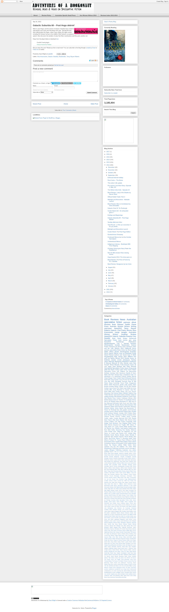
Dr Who (120, 363)
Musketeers (107, 528)
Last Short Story (131, 403)
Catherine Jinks (119, 474)
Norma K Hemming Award (124, 438)
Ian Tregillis (122, 425)
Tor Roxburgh (112, 410)
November (111, 170)
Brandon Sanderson (122, 396)
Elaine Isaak (119, 488)
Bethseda (112, 469)
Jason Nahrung (109, 361)
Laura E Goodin (114, 517)
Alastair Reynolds (129, 455)
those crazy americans (109, 577)
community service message (126, 448)
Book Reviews (111, 319)
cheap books (126, 569)
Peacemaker (107, 441)
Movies (129, 330)
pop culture (118, 574)
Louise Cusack (116, 520)
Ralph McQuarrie (116, 538)
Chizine (134, 474)
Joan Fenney (107, 506)
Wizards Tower (112, 395)
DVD (126, 418)
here (57, 39)
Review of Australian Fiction (119, 443)
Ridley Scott (130, 540)
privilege (123, 574)
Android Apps (127, 411)
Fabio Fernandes (129, 490)
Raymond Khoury (125, 538)
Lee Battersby (125, 431)
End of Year (122, 490)
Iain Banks (133, 498)
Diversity (133, 366)
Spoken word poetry (113, 554)
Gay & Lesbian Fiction (113, 493)
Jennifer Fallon (132, 426)
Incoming (113, 500)
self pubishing (116, 575)
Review (122, 405)
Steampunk (118, 361)
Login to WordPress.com (66, 83)
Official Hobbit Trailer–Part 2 (116, 197)
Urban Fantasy (124, 564)
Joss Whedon (116, 428)
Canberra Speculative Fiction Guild (113, 472)
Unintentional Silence (114, 241)
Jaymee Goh (111, 504)
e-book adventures (123, 360)
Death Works (113, 485)
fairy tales (119, 410)
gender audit (123, 384)
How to (106, 401)
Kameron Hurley (129, 512)
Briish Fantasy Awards (124, 471)
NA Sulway (117, 528)
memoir (108, 574)
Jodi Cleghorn (121, 371)
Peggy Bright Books (120, 535)
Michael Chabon (127, 524)
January (110, 286)
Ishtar (130, 500)
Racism (110, 538)
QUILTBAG (129, 537)
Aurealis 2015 (107, 464)
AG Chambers (120, 451)
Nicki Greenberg (118, 530)
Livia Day (107, 381)
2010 (108, 292)
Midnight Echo (119, 525)
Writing (133, 326)
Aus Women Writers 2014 (88, 15)
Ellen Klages (107, 490)
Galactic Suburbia (53, 56)
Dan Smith (111, 482)
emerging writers (129, 572)
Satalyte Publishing (108, 548)
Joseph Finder (132, 509)
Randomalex (62, 56)
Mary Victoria (107, 524)
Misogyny (106, 527)
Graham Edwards (117, 496)
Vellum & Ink (118, 565)
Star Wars (120, 554)
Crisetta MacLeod (119, 418)
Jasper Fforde (129, 503)
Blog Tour (131, 469)
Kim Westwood (132, 379)
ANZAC (131, 451)
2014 (108, 159)
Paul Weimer (111, 535)
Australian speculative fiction (120, 320)
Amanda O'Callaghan (125, 456)
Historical (115, 425)
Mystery (112, 528)
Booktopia (128, 353)
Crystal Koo (120, 480)
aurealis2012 (118, 569)
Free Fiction (127, 492)
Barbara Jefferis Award (122, 467)
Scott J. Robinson (128, 548)
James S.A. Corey (113, 426)
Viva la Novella (125, 565)
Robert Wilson (132, 541)
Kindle (134, 514)
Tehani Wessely (115, 364)
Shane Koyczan (124, 549)
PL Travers (118, 440)
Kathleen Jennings (109, 373)
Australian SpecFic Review (110, 466)
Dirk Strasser (129, 420)
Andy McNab (107, 461)
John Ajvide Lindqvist (131, 506)
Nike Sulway (116, 532)
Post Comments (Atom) (69, 110)
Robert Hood (114, 406)
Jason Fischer (123, 379)
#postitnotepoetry (109, 343)
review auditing (128, 574)
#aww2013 (107, 342)
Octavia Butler (127, 532)
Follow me (36, 49)
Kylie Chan (118, 516)
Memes (120, 524)
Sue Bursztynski (129, 408)
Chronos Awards (108, 477)
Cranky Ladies (108, 418)
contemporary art (108, 570)
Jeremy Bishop (117, 504)
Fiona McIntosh (113, 423)
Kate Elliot (107, 430)
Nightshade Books (108, 532)
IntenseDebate (116, 308)
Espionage (129, 421)
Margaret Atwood (112, 522)
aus (122, 569)
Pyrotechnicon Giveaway (115, 234)
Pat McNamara (113, 533)
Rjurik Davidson (129, 405)
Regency (116, 540)
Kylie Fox (123, 516)
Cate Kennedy (110, 474)
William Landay (132, 565)
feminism (133, 343)
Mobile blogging (114, 527)
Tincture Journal (128, 561)
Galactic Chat (116, 330)
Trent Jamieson (127, 346)
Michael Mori (113, 525)
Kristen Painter (111, 516)
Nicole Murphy (129, 436)
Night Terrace (132, 530)
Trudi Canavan (125, 364)
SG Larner (133, 545)
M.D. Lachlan (128, 433)
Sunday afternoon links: (115, 222)
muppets (113, 574)
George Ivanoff (108, 495)
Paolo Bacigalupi (116, 381)
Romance (133, 406)
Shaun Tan (107, 445)
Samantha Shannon (116, 546)
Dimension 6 (127, 485)
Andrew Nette (120, 459)
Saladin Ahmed (132, 443)
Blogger (94, 608)
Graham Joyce (108, 388)
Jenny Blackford (117, 390)
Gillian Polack (132, 423)
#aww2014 (108, 336)
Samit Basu (125, 546)
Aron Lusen (127, 463)
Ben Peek (126, 366)
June (109, 272)
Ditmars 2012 (119, 348)
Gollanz (131, 495)
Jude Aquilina (124, 428)
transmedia (118, 577)
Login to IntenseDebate (55, 83)
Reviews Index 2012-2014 (109, 15)
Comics (119, 398)
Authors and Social (120, 355)
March (110, 281)
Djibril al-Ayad (120, 487)
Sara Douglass (132, 546)
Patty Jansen (118, 356)
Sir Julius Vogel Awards (130, 551)
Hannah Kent (114, 498)
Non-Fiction (112, 438)
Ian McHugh (107, 500)
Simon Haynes (119, 408)
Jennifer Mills (108, 390)
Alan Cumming (120, 455)
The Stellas (117, 559)
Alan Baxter (111, 369)
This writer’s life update (115, 183)
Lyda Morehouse (125, 520)
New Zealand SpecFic (117, 436)
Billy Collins (117, 469)
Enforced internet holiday (115, 177)
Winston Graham (108, 567)
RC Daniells (116, 405)
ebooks (117, 351)
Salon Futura (107, 546)
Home (66, 104)
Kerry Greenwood (116, 514)
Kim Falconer (124, 514)
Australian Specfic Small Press (65, 15)
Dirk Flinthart (132, 386)
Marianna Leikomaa (131, 522)
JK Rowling (112, 401)
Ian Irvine (133, 388)
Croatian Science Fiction (110, 480)
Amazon (111, 458)
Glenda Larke (128, 363)
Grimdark (132, 496)
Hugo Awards (115, 379)
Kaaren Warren (120, 512)
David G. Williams (118, 483)
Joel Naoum (122, 506)
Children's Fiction (128, 474)
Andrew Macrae (131, 376)
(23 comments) (116, 304)
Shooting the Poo (112, 551)
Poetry (123, 330)
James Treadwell (129, 501)
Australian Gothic (116, 464)
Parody (134, 440)
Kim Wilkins (130, 514)
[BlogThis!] (59, 54)
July (109, 270)
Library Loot (124, 391)
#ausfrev (119, 366)
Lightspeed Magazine (119, 519)
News (122, 319)
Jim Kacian (133, 504)
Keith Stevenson (120, 373)
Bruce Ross (111, 415)
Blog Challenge (124, 469)
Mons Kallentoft (122, 527)
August (110, 267)
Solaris (130, 445)
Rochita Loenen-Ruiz (124, 406)
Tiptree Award (113, 562)
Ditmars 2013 (119, 358)
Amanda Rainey (113, 386)
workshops (123, 577)
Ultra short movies (112, 564)
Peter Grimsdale (129, 535)
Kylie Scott (123, 403)
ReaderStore (133, 538)
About (35, 15)
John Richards (118, 508)
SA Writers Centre (121, 545)
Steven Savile (110, 556)
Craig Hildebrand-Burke (130, 479)
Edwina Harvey (108, 400)
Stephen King (132, 393)
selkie (121, 575)
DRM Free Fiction (128, 480)
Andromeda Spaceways (130, 459)
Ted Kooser (133, 557)
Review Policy (46, 15)
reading (106, 396)
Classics (117, 416)
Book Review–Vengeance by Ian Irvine (119, 264)
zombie (130, 384)
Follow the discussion (96, 60)
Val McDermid (112, 565)
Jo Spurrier (126, 390)
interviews (108, 328)
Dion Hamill (133, 485)
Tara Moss (121, 557)
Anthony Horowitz (113, 413)
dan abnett (124, 570)
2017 (108, 151)
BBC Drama (133, 466)
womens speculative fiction (112, 350)
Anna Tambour (129, 461)
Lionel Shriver (129, 519)
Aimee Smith (114, 455)
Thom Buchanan (125, 559)
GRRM (131, 492)
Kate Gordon (116, 391)
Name (34, 85)
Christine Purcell (108, 475)
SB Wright (128, 545)
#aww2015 (125, 361)
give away (132, 340)
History (134, 400)
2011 (108, 289)
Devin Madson (120, 420)
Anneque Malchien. (112, 463)
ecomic (114, 572)
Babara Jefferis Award (109, 467)
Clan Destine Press (110, 398)
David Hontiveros (128, 483)
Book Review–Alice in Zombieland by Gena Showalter (119, 204)
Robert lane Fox (108, 543)
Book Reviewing (115, 471)
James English (120, 501)
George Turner (125, 495)
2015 (108, 157)
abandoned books (120, 567)
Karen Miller (107, 391)
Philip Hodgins (124, 441)
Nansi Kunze (129, 528)
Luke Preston (120, 433)
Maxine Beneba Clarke (122, 435)
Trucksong (129, 562)
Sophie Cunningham (122, 553)
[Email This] (58, 54)
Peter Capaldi (115, 441)
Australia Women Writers (120, 326)
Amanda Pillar (113, 396)
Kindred (106, 516)
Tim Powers (115, 561)
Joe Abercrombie (131, 371)
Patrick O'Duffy (121, 533)
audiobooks (111, 569)
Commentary (133, 477)
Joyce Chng (128, 368)
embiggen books (120, 572)
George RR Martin (116, 495)
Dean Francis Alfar (109, 420)
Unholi (118, 564)
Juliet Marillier (130, 511)
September (111, 175)
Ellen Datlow (133, 488)
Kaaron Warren (113, 353)
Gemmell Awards (124, 493)
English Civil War (115, 421)
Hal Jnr (109, 498)
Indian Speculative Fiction (122, 500)
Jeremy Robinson (126, 504)
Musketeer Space (131, 527)
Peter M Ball (132, 381)
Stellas (130, 554)
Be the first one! (59, 65)
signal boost (127, 575)
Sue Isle (113, 446)
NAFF (106, 405)
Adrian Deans (107, 455)
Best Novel (107, 469)
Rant (112, 374)
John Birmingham (108, 508)
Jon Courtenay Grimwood (129, 508)
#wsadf (121, 411)
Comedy (133, 416)
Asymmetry (133, 463)
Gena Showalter (132, 493)
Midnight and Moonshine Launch (118, 229)
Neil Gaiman (114, 393)
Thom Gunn (133, 559)
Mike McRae (127, 525)
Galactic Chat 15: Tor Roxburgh (117, 208)
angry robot (112, 366)
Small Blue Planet (108, 553)
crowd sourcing (117, 570)
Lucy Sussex (132, 391)
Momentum (107, 393)
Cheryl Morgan (108, 378)
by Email (93, 47)
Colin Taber (126, 477)
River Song (110, 541)
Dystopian (130, 487)
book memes (123, 340)
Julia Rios (133, 390)
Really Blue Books (108, 540)
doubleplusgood (108, 572)
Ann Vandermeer (115, 461)
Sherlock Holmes (109, 408)
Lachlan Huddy (129, 516)
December (111, 167)
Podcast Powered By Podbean (44, 44)
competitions (126, 374)
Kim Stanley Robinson (129, 430)
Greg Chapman (125, 496)
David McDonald (126, 378)
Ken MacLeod (108, 403)
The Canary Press (109, 559)
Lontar (110, 520)
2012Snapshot (124, 351)
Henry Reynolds (127, 498)
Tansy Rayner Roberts (73, 56)
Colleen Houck (125, 416)
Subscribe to (36, 92)
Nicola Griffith (126, 530)
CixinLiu (115, 477)
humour (112, 411)
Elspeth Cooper (114, 490)
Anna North (122, 461)
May (109, 275)
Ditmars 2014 (132, 398)
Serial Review (115, 549)
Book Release (117, 324)
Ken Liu (134, 401)
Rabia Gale (107, 374)
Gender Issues (129, 358)
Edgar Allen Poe (112, 488)
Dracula (125, 487)
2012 (108, 165)
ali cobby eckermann (131, 567)
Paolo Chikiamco (127, 440)
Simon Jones (120, 551)
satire (111, 575)
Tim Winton (120, 561)
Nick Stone (111, 530)
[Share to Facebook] (63, 54)
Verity (134, 446)
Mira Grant (133, 525)
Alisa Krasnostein (42, 56)
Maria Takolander (121, 522)
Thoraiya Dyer (118, 374)
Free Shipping (123, 423)
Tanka (116, 557)
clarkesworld (133, 569)
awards (113, 360)
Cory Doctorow (120, 479)
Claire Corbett (117, 378)
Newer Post (37, 104)
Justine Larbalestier (111, 512)
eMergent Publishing (115, 450)
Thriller (106, 395)
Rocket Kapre (122, 543)
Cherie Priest (132, 396)
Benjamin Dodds (132, 467)
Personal (124, 381)
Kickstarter (116, 403)
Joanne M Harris (115, 506)
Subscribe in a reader (111, 93)
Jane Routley (113, 503)
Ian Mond (128, 350)
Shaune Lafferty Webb (119, 445)
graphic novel (127, 410)
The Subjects (120, 446)
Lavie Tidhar (116, 431)
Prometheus (107, 443)
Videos (111, 351)
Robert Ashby (117, 541)
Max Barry (115, 524)
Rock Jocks (115, 543)
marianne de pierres (115, 346)
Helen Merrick (108, 425)
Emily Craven (128, 369)
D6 (127, 386)
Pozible (110, 405)
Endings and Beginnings (115, 215)
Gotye (111, 496)
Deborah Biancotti (111, 363)
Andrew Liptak (113, 459)
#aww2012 (118, 328)
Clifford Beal (120, 477)
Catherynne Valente (120, 415)
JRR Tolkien (130, 425)
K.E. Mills (128, 401)
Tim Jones (128, 446)
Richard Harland (122, 540)
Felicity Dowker (112, 492)
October (110, 172)
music (111, 451)
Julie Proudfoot (122, 511)
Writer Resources (114, 384)
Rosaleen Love (129, 543)
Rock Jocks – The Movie (115, 180)
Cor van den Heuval (109, 479)
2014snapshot (108, 345)
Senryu (110, 549)
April (109, 278)
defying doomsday (131, 570)
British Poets (133, 471)
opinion (116, 411)
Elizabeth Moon (126, 488)
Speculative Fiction (110, 340)
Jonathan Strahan (128, 334)
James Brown (112, 501)
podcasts (127, 322)
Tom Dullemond (122, 562)
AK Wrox (127, 451)
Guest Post (116, 388)
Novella (121, 532)
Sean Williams (128, 356)
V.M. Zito (106, 565)
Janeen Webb (123, 426)
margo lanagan (121, 332)
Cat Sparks (111, 358)
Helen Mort (120, 498)
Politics (124, 537)
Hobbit (128, 388)
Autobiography (121, 466)
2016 (108, 154)
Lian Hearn (111, 519)
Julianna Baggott (115, 511)
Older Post (94, 104)
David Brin (110, 483)
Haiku (109, 379)
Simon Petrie (124, 383)
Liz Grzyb (112, 433)
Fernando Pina (119, 492)
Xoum (114, 567)
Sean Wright (52, 600)
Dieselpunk (120, 485)
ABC (116, 451)
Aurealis (117, 345)
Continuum (125, 398)
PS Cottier (106, 533)
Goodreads (129, 400)
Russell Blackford (112, 545)
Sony (115, 553)
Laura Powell (108, 431)
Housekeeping (108, 356)
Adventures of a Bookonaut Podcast (115, 376)
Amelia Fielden (127, 458)
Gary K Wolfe (131, 355)
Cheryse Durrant (109, 416)
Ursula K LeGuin (132, 564)
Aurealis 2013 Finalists (126, 413)
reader (88, 47)
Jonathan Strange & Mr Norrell (120, 509)
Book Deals (116, 338)
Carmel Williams (126, 472)
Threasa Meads (108, 561)
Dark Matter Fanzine (127, 482)
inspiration (125, 450)
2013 (108, 162)
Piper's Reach (132, 441)
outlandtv (127, 395)
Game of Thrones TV (119, 400)
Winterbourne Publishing (111, 448)
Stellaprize (126, 554)
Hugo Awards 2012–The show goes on (120, 257)
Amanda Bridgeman (114, 456)
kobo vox (133, 374)
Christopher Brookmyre (120, 475)
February (111, 283)
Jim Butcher (107, 428)
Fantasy (133, 360)
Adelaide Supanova (119, 453)
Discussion (107, 487)
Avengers (127, 466)
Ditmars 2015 (113, 487)
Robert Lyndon (125, 541)
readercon (133, 395)
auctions (106, 569)
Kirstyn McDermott (129, 338)
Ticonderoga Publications (126, 342)
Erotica (123, 421)
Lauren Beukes (122, 517)
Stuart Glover (127, 556)
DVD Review (132, 418)
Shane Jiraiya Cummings (111, 383)
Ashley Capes (119, 369)
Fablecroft (128, 348)
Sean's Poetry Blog (110, 21)
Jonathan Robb (108, 509)
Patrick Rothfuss (129, 533)
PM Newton (133, 532)
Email (56, 85)
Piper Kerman (119, 537)
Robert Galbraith (123, 393)
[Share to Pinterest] (65, 54)
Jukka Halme (107, 511)
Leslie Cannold (129, 517)
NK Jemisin (123, 528)
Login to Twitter (77, 83)
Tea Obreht (127, 557)
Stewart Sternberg (119, 556)
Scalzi (122, 548)
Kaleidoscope (132, 428)
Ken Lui (109, 514)
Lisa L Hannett (123, 343)
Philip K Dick (112, 537)
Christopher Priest (131, 475)
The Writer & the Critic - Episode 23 (119, 190)
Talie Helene (111, 557)
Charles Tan (122, 386)
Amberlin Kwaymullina (118, 458)
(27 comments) (118, 301)
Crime (123, 350)
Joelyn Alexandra (120, 401)
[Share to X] (61, 54)
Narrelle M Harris (131, 373)
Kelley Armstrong (116, 430)
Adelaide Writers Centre (130, 453)
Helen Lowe (123, 388)
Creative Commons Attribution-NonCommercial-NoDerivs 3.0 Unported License (89, 600)
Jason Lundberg (121, 503)
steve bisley (133, 575)
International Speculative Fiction (114, 368)
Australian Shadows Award (129, 464)
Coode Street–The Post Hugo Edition (119, 232)
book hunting (121, 395)
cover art (122, 353)
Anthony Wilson (120, 463)
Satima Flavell (117, 548)
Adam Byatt (111, 453)
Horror (134, 348)
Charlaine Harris (131, 415)
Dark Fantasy (118, 482)
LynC (130, 520)
